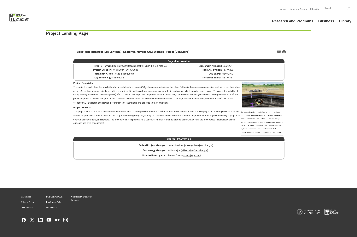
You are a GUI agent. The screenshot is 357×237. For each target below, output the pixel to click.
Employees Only (53, 202)
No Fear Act (51, 207)
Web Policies (27, 207)
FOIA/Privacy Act (54, 197)
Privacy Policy (27, 202)
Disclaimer (26, 197)
